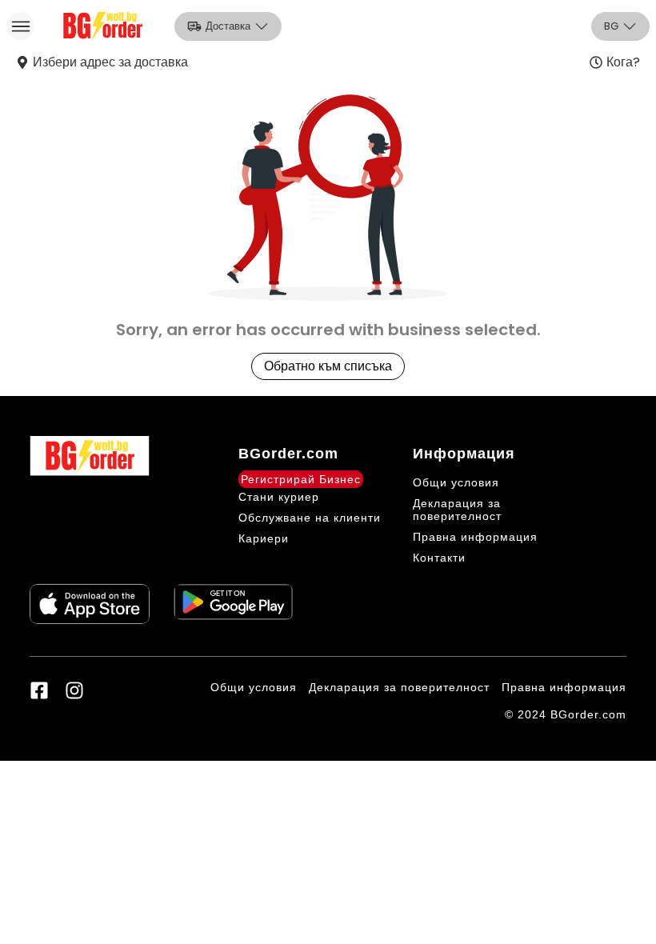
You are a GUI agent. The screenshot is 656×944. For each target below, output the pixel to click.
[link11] (90, 604)
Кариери (263, 538)
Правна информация (475, 536)
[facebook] (39, 690)
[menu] (20, 26)
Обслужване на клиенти (309, 517)
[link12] (234, 604)
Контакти (439, 557)
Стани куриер (278, 496)
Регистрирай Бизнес (301, 479)
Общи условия (456, 482)
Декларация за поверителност (457, 509)
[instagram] (74, 690)
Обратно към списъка (328, 366)
